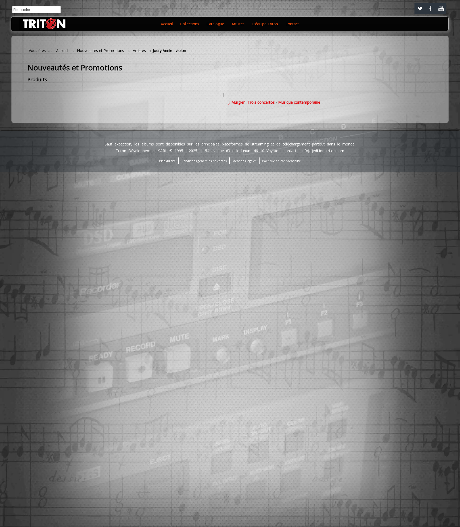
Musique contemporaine (299, 102)
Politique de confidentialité (281, 161)
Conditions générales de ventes (204, 161)
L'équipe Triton (265, 23)
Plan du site (167, 161)
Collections (189, 23)
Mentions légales (244, 161)
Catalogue (215, 23)
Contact (292, 23)
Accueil (167, 23)
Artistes (238, 23)
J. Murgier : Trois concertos (251, 102)
